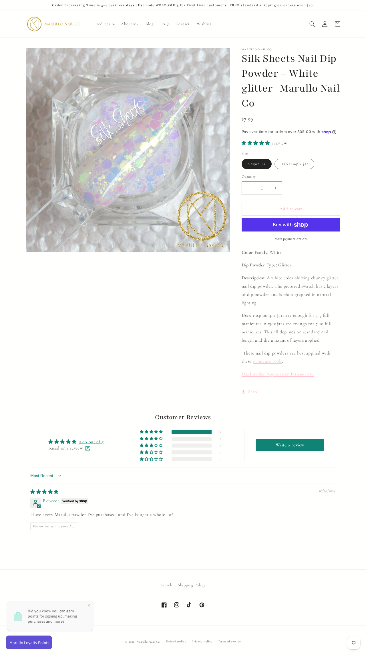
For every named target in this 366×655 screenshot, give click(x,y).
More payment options (291, 239)
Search (166, 585)
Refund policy (176, 641)
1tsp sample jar (294, 163)
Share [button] (253, 391)
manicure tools (267, 361)
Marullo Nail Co (148, 642)
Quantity (249, 176)
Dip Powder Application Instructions (278, 374)
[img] (44, 492)
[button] (104, 24)
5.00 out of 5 (91, 442)
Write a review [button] (290, 445)
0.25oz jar (257, 163)
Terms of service (229, 641)
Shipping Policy (191, 585)
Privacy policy (202, 641)
